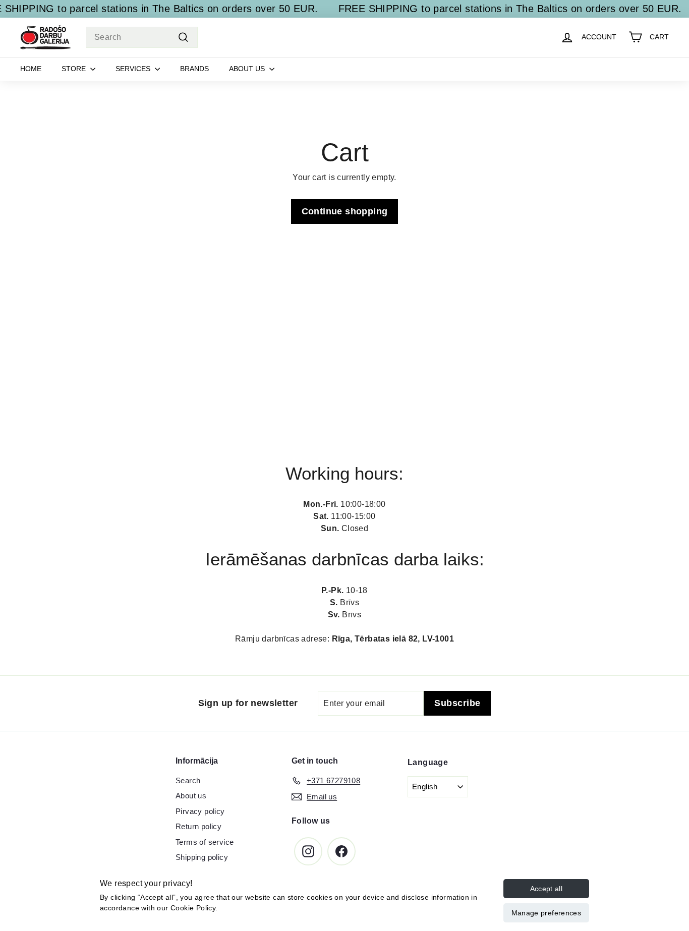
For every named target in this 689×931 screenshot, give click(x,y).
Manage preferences (546, 913)
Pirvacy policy (200, 811)
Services (134, 69)
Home (30, 69)
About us (248, 69)
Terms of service (205, 842)
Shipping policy (202, 857)
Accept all (546, 889)
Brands (194, 69)
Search (188, 780)
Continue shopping (345, 211)
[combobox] (142, 37)
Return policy (198, 826)
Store (75, 69)
